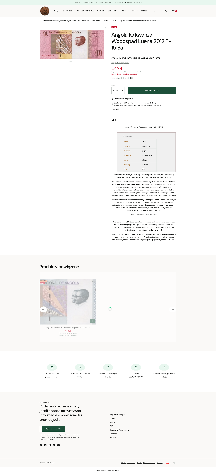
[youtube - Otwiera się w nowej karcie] (58, 445)
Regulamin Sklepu (117, 414)
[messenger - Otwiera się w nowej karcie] (54, 445)
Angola (113, 21)
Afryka (105, 21)
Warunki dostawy (149, 463)
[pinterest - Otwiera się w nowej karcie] (49, 445)
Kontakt (113, 422)
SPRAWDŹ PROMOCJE (134, 2)
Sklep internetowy (107, 470)
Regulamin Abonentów (119, 430)
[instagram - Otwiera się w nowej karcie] (45, 445)
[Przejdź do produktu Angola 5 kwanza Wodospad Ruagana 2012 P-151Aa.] (68, 301)
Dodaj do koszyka (152, 90)
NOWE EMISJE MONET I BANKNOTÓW (112, 2)
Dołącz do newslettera (53, 429)
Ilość (113, 85)
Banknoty (96, 21)
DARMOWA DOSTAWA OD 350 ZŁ (86, 2)
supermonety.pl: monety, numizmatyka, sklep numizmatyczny (64, 21)
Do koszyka (92, 321)
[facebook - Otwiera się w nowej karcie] (41, 445)
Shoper (52, 463)
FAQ (111, 426)
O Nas (112, 418)
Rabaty (113, 437)
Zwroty (139, 463)
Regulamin (50, 439)
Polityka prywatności (128, 463)
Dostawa (113, 433)
